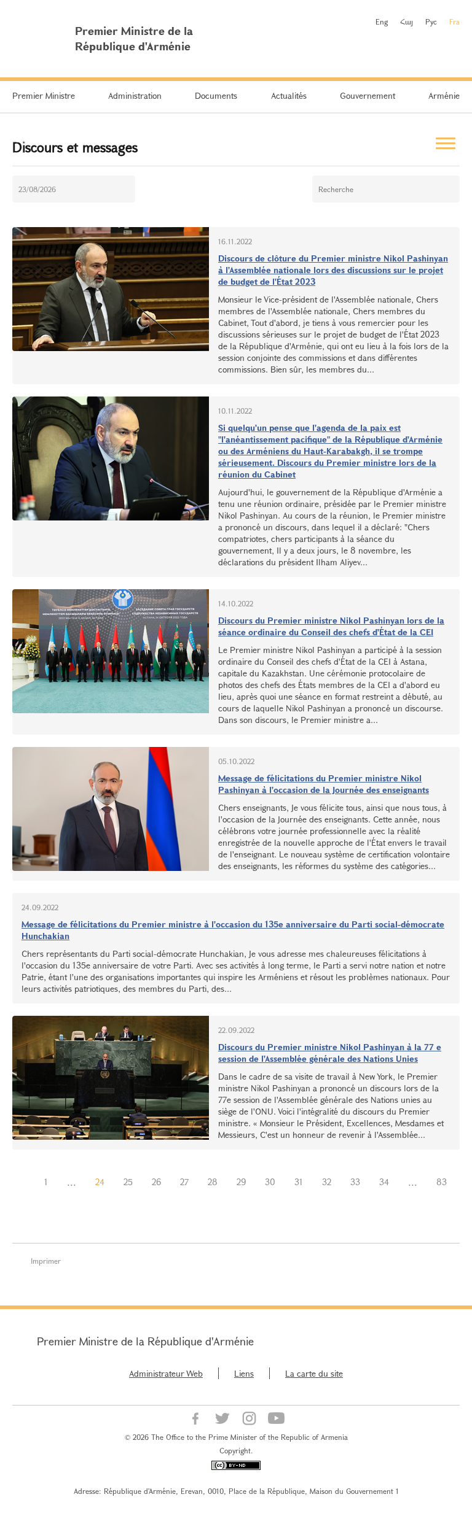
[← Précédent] (25, 1182)
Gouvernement (367, 95)
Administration (135, 95)
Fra (454, 21)
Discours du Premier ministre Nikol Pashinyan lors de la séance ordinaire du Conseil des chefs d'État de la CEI (331, 626)
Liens (244, 1373)
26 (156, 1182)
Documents (216, 95)
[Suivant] (236, 1198)
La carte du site (314, 1373)
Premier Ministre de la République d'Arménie (145, 1341)
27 (184, 1182)
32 (326, 1182)
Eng (382, 21)
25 (128, 1182)
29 (241, 1182)
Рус (431, 21)
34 (384, 1182)
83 (441, 1182)
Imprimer (46, 1261)
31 (298, 1182)
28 (213, 1182)
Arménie (444, 95)
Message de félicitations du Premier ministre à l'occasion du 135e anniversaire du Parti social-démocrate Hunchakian (233, 930)
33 (355, 1182)
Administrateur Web (166, 1373)
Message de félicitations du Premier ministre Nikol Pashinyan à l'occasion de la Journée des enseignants (323, 783)
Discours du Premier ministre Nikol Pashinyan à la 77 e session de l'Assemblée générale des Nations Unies (329, 1052)
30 (270, 1182)
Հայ (406, 21)
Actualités (289, 95)
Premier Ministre (43, 95)
